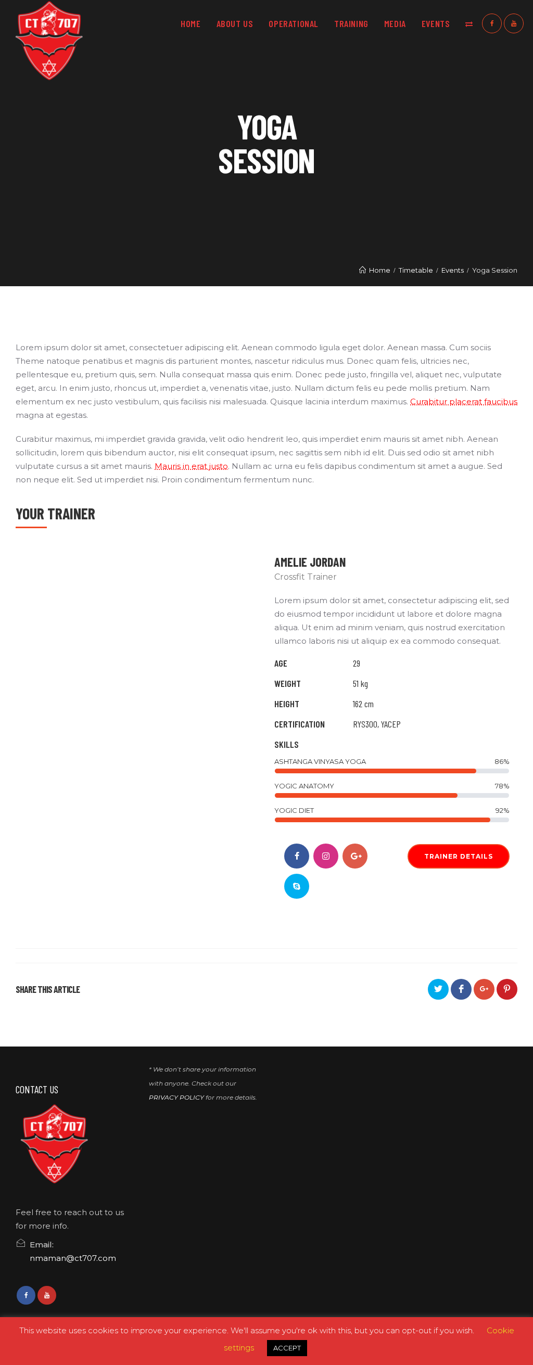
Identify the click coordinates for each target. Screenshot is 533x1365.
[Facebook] (492, 23)
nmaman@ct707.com (73, 1258)
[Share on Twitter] (438, 989)
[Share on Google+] (484, 989)
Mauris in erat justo (191, 466)
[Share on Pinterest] (507, 989)
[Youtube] (514, 23)
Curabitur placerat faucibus (463, 401)
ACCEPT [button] (287, 1348)
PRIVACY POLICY (176, 1097)
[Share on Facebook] (461, 989)
